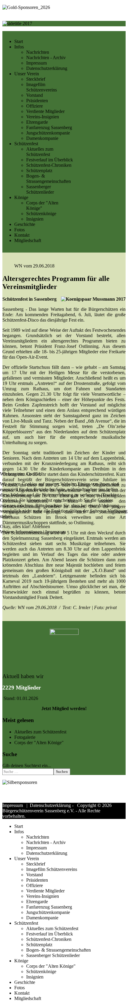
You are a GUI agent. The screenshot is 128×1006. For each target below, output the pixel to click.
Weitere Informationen (21, 531)
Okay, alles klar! (15, 526)
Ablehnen (41, 526)
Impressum (55, 531)
